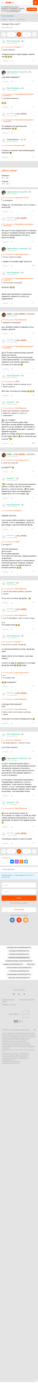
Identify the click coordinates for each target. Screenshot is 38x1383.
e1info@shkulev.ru (23, 1058)
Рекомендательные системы (10, 1063)
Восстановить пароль (19, 903)
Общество (12, 19)
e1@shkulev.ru (25, 1055)
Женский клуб (21, 19)
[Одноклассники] (21, 861)
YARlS (9, 314)
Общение (4, 19)
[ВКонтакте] (12, 861)
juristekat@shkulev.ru (8, 1060)
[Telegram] (26, 861)
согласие (3, 11)
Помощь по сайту (9, 1004)
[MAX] (17, 861)
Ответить (5, 61)
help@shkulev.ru (16, 1061)
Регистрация (19, 909)
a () (17, 72)
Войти (19, 898)
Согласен (32, 9)
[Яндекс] (19, 920)
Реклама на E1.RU (27, 1000)
